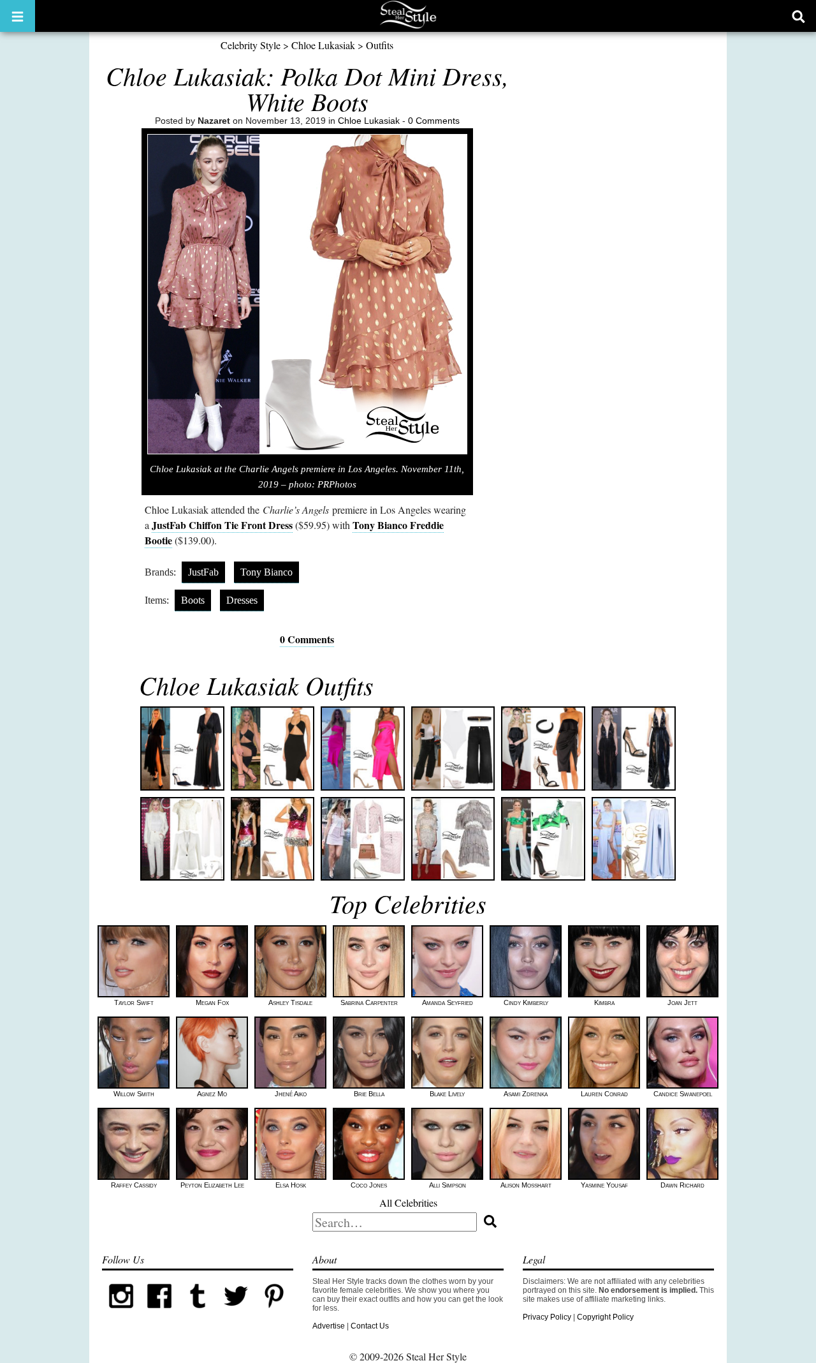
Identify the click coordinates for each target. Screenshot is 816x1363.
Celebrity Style (250, 45)
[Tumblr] (197, 1312)
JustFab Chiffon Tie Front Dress (222, 525)
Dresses (242, 600)
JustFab (203, 572)
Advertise (328, 1326)
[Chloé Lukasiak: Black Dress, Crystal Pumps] (182, 748)
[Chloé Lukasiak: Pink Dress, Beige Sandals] (363, 748)
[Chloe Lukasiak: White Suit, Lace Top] (182, 839)
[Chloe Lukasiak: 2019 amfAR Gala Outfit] (633, 748)
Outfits (379, 45)
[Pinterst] (274, 1312)
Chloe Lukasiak (323, 45)
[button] (17, 16)
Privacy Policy (547, 1317)
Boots (193, 600)
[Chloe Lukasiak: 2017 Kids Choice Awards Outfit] (633, 839)
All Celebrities (408, 1202)
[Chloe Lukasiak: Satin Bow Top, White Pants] (543, 839)
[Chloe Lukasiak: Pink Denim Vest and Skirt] (363, 839)
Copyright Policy (605, 1317)
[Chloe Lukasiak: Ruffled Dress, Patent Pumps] (453, 839)
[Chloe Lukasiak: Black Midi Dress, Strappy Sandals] (543, 748)
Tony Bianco (266, 572)
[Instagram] (121, 1312)
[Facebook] (159, 1312)
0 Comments (434, 120)
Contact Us (370, 1326)
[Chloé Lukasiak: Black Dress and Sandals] (273, 748)
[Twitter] (236, 1312)
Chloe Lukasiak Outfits (256, 684)
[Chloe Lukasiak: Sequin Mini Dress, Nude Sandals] (273, 839)
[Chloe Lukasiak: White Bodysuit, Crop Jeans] (453, 748)
